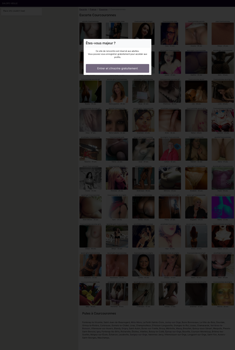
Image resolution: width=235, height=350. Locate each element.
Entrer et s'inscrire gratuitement (117, 68)
